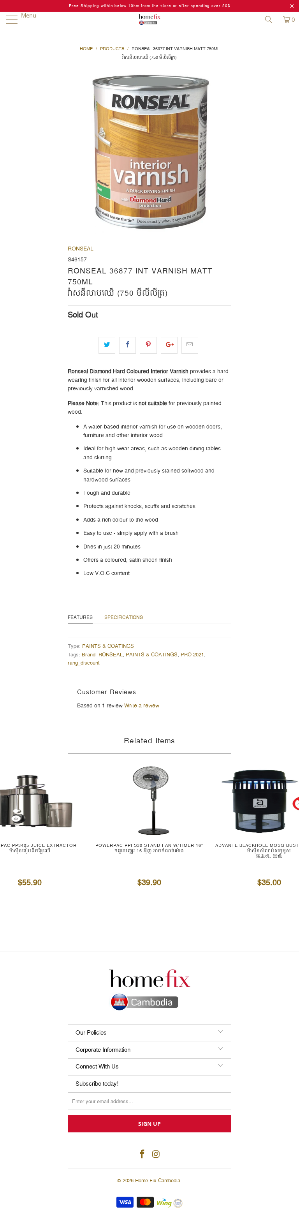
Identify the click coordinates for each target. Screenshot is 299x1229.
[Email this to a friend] (189, 345)
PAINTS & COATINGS (108, 646)
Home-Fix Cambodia (157, 1180)
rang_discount (84, 663)
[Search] (271, 19)
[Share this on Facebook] (127, 345)
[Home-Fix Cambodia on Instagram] (156, 1155)
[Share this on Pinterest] (148, 345)
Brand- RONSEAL (102, 655)
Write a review (141, 706)
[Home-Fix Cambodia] (149, 19)
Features (80, 617)
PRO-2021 (192, 655)
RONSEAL (80, 249)
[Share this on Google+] (169, 345)
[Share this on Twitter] (106, 345)
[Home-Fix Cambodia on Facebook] (142, 1155)
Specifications (123, 617)
